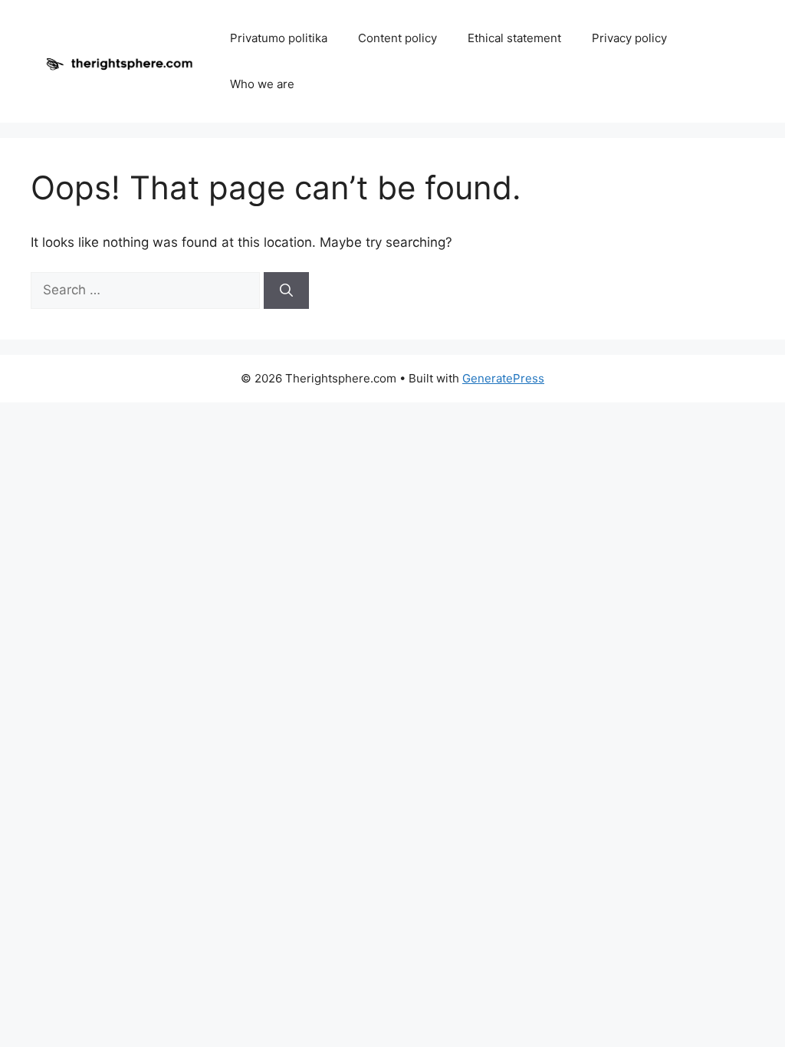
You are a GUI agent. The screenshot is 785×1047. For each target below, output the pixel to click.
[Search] (286, 290)
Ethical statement (514, 38)
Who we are (262, 84)
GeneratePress (503, 378)
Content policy (397, 38)
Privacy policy (629, 38)
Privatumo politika (278, 38)
